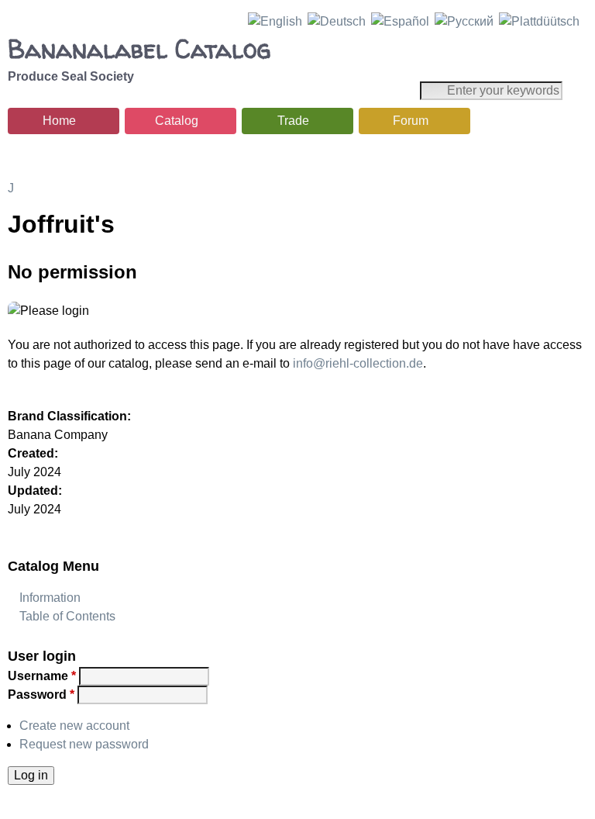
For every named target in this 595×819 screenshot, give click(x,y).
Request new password (84, 744)
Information (50, 597)
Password (41, 694)
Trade (293, 120)
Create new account (74, 725)
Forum (410, 120)
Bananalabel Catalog (139, 49)
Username (42, 675)
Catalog (176, 120)
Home (59, 120)
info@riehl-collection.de (358, 363)
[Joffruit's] (275, 21)
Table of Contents (67, 616)
